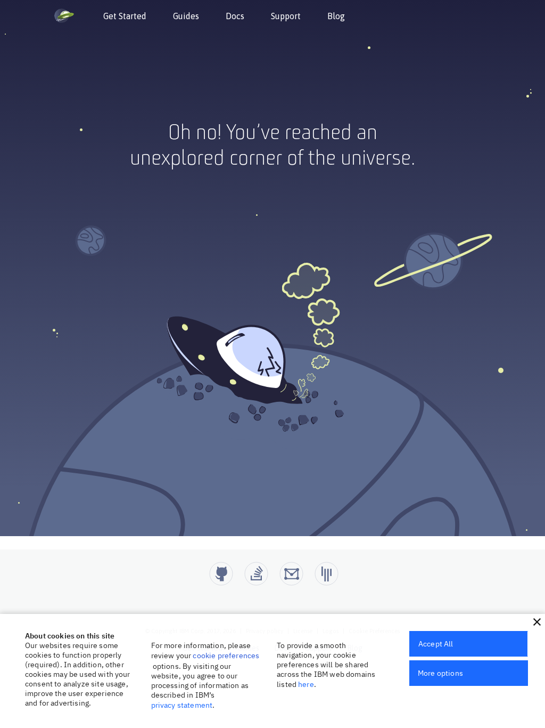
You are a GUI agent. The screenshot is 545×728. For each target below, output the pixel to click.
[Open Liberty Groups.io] (291, 574)
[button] (537, 622)
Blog (336, 16)
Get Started (124, 16)
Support (286, 16)
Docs (235, 16)
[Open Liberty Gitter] (326, 574)
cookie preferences (226, 655)
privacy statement (182, 705)
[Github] (221, 574)
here (306, 684)
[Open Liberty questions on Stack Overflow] (256, 574)
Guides (186, 16)
